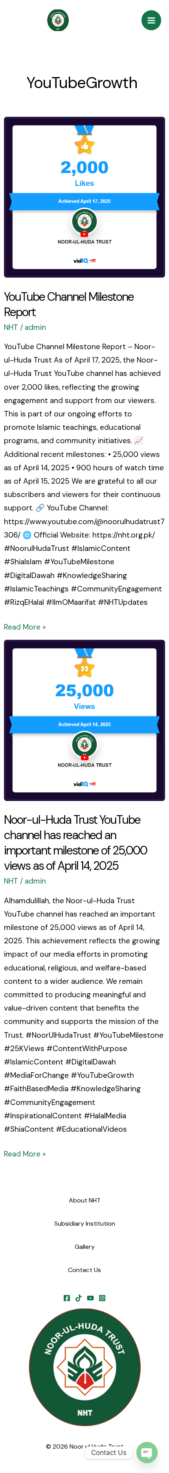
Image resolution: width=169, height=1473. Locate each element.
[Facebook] (66, 1298)
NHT (11, 327)
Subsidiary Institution (84, 1223)
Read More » (25, 626)
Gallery (85, 1247)
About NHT (85, 1200)
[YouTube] (90, 1298)
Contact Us (84, 1270)
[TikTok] (78, 1298)
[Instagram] (102, 1298)
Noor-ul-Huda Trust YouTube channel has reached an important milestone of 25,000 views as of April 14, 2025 (75, 842)
